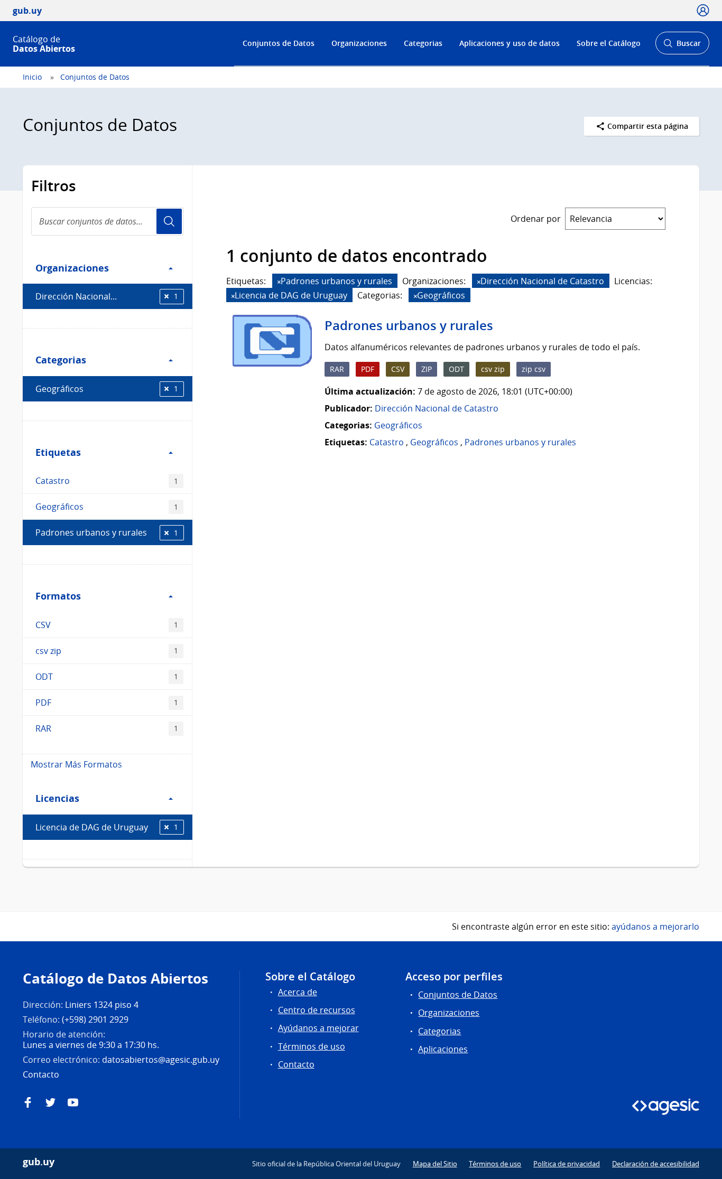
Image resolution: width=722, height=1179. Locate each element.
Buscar (682, 46)
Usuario (169, 221)
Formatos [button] (58, 596)
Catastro (106, 480)
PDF (106, 702)
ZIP (426, 369)
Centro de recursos (316, 1010)
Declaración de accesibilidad (655, 1163)
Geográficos (106, 389)
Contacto (296, 1064)
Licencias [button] (57, 798)
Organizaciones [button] (72, 268)
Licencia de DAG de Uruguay (106, 827)
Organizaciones (359, 43)
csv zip (106, 651)
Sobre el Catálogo (609, 43)
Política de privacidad (566, 1163)
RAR (106, 728)
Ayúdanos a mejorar (318, 1028)
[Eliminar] (279, 282)
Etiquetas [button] (58, 452)
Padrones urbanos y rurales (106, 532)
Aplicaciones (443, 1049)
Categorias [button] (60, 360)
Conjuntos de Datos (278, 43)
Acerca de (297, 992)
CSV (106, 625)
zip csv (533, 369)
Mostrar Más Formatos (76, 764)
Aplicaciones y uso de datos (509, 43)
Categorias (423, 43)
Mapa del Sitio (435, 1163)
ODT (106, 676)
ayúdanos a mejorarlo (655, 926)
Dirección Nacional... (106, 296)
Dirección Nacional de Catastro (436, 408)
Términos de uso (311, 1046)
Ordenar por (536, 218)
